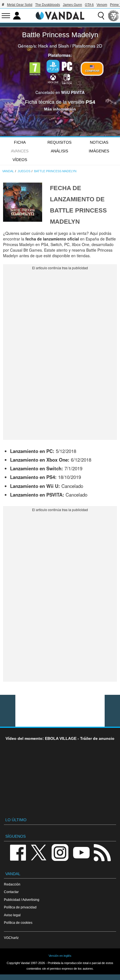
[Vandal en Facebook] (18, 852)
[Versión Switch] (67, 78)
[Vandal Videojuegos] (60, 15)
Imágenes (99, 151)
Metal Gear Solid (19, 5)
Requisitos (59, 142)
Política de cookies (18, 922)
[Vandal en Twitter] (39, 852)
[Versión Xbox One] (53, 78)
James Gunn (72, 5)
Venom (102, 5)
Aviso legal (12, 915)
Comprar (92, 70)
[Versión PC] (67, 66)
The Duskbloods (47, 5)
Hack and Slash (53, 45)
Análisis (59, 151)
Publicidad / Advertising (21, 899)
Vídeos (20, 159)
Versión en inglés (60, 955)
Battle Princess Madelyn (60, 35)
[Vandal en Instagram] (60, 852)
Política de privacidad (20, 907)
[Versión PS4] (53, 66)
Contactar (11, 892)
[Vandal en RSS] (102, 852)
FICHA (20, 142)
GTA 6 (89, 5)
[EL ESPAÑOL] (113, 15)
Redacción (12, 884)
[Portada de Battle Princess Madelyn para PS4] (22, 201)
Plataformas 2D (87, 45)
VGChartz (11, 937)
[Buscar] (101, 16)
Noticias (99, 142)
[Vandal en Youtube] (81, 852)
